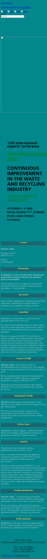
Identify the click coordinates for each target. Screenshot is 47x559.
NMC (10, 556)
